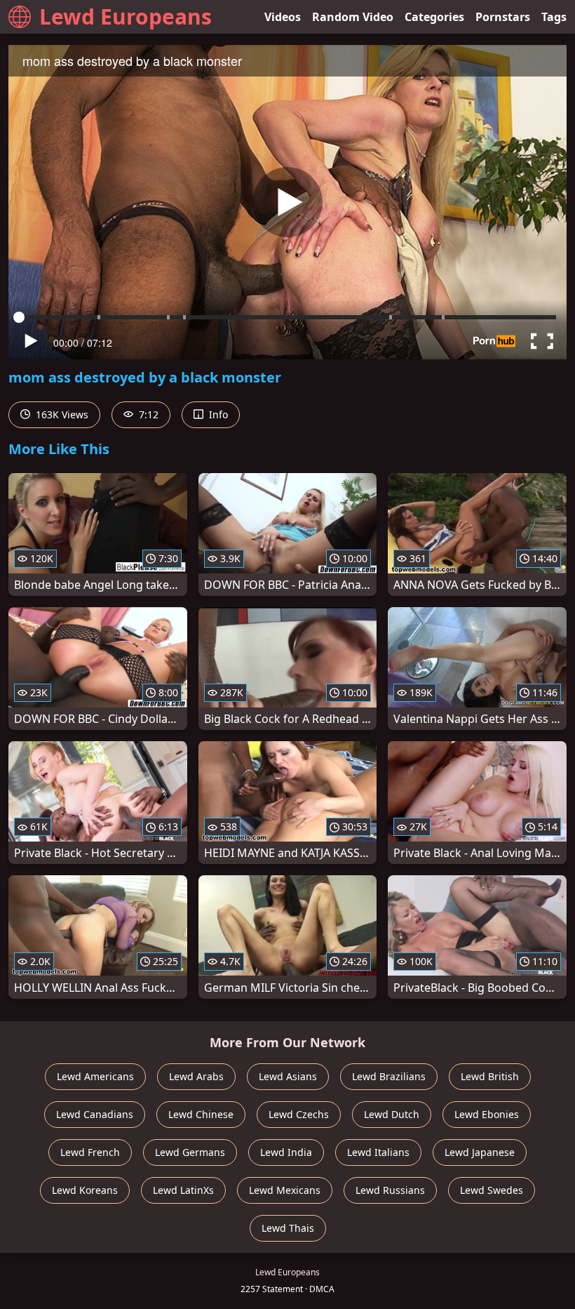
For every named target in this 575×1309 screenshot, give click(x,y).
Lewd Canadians (94, 1114)
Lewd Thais (288, 1228)
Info (217, 414)
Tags (554, 17)
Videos (282, 17)
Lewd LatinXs (183, 1190)
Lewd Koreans (85, 1190)
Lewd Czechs (299, 1114)
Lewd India (286, 1152)
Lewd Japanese (480, 1152)
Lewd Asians (288, 1076)
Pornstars (502, 17)
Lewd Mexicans (284, 1190)
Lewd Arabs (196, 1076)
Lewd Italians (378, 1152)
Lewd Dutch (391, 1114)
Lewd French (90, 1152)
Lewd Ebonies (486, 1114)
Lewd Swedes (491, 1190)
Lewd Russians (390, 1190)
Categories (434, 17)
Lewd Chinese (201, 1114)
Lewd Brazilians (389, 1076)
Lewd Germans (190, 1152)
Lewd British (490, 1076)
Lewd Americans (95, 1076)
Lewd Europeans (125, 16)
